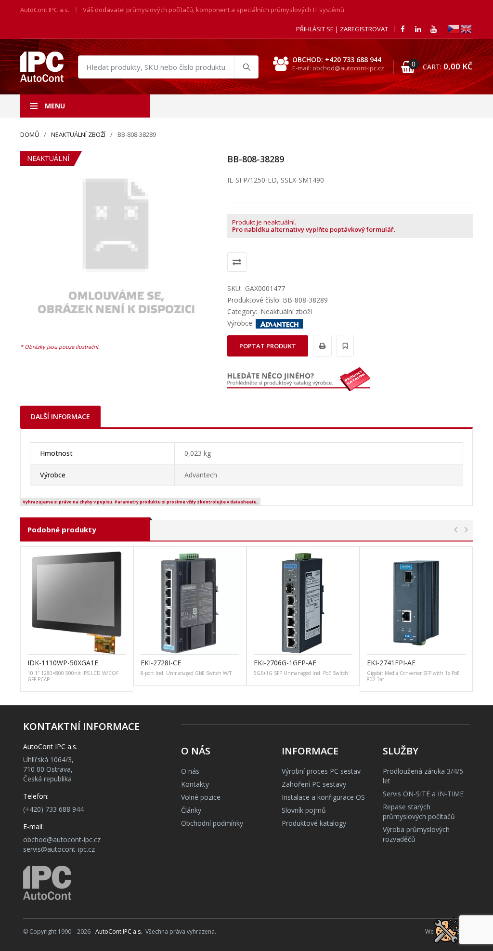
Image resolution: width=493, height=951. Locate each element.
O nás (190, 771)
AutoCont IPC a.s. (118, 931)
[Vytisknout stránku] (321, 345)
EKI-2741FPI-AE (391, 662)
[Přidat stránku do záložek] (344, 345)
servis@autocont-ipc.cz (59, 849)
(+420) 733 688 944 (53, 809)
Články (191, 810)
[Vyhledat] (246, 67)
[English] (466, 28)
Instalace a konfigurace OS (323, 797)
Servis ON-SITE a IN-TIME (423, 793)
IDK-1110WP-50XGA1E (62, 662)
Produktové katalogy (314, 823)
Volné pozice (201, 797)
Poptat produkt (267, 346)
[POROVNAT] (236, 262)
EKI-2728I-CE (161, 662)
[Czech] (454, 28)
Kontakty (195, 784)
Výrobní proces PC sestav (321, 771)
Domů (29, 134)
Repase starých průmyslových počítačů (419, 811)
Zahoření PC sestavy (314, 784)
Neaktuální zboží (78, 134)
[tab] (60, 416)
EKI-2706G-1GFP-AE (285, 662)
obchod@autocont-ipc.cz (62, 839)
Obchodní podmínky (212, 823)
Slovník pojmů (304, 810)
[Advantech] (279, 323)
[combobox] (168, 67)
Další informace (60, 416)
